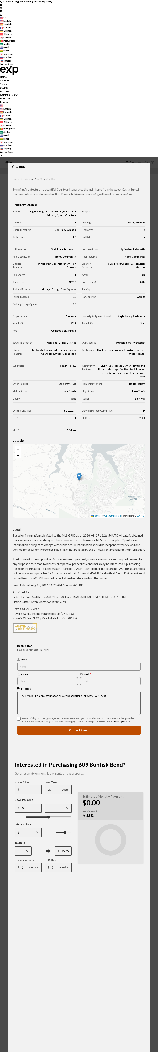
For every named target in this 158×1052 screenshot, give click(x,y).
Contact (4, 102)
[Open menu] (1, 155)
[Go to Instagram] (1, 8)
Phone (25, 674)
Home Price (22, 782)
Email (87, 674)
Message (26, 688)
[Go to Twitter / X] (1, 11)
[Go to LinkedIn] (1, 14)
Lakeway (28, 179)
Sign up (3, 64)
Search (4, 80)
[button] (79, 477)
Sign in (11, 64)
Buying (4, 87)
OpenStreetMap (112, 515)
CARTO (140, 515)
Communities (7, 94)
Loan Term (51, 782)
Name (25, 659)
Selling (3, 84)
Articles (4, 91)
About (3, 98)
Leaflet (96, 515)
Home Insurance (24, 860)
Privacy (126, 721)
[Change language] (3, 17)
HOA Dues (51, 860)
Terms (117, 721)
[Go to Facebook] (1, 4)
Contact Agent (79, 730)
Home (16, 179)
